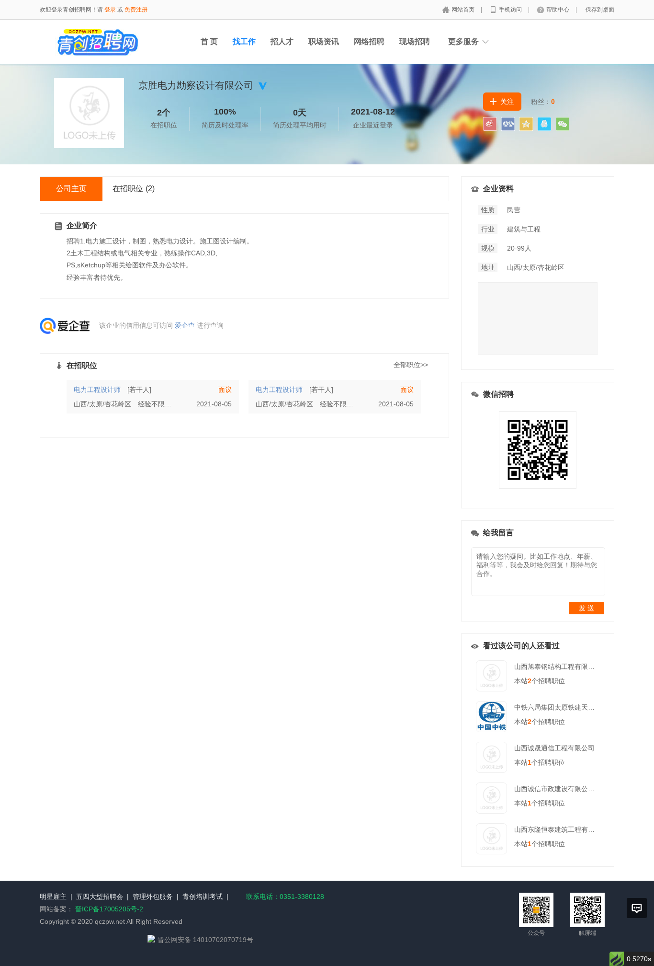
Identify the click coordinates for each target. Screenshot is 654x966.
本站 (522, 681)
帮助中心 (558, 9)
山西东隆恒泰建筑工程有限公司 (561, 829)
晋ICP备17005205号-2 (109, 909)
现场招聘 (414, 41)
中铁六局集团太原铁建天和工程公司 (567, 707)
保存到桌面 (600, 9)
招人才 (282, 41)
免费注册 (135, 9)
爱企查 (185, 325)
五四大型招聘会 (99, 896)
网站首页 (463, 9)
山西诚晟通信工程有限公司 (554, 748)
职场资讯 (323, 41)
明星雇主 (53, 896)
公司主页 (71, 188)
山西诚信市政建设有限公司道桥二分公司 (574, 789)
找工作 (244, 41)
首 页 (209, 41)
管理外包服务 (153, 896)
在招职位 (134, 188)
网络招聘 (369, 41)
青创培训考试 (202, 896)
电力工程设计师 (97, 389)
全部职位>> (411, 364)
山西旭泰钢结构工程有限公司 (557, 666)
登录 (110, 9)
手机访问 (511, 9)
